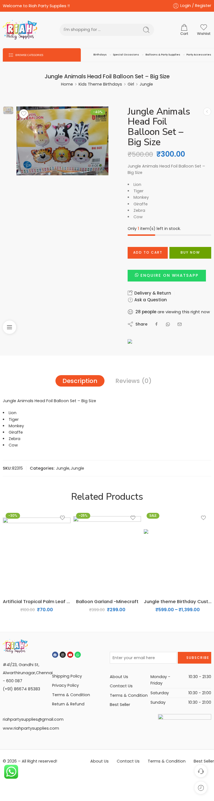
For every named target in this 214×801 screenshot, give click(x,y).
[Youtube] (70, 655)
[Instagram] (63, 655)
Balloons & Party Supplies (162, 54)
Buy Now (190, 252)
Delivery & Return (152, 293)
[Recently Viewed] (200, 787)
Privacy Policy (65, 685)
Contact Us (121, 686)
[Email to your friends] (179, 324)
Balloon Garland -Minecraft (107, 601)
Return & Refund (68, 704)
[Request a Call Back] (200, 771)
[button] (167, 275)
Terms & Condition (71, 695)
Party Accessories (198, 54)
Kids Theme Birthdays (100, 84)
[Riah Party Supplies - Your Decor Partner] (20, 30)
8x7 (159, 585)
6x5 (159, 569)
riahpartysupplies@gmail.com (33, 719)
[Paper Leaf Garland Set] (207, 112)
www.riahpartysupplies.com (31, 728)
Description (80, 381)
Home (67, 84)
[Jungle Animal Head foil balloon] (8, 110)
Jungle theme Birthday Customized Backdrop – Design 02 (177, 601)
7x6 (159, 577)
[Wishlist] (23, 113)
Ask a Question (150, 300)
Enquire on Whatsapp (169, 275)
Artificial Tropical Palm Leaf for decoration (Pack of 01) (36, 601)
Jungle (146, 84)
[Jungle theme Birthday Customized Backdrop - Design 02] (177, 552)
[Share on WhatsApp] (168, 324)
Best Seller (120, 704)
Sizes (148, 553)
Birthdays (100, 54)
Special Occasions (126, 54)
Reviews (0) (133, 381)
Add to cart (147, 252)
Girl (131, 84)
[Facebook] (55, 655)
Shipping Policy (67, 676)
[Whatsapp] (78, 655)
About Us (119, 676)
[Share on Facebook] (156, 324)
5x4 (159, 560)
